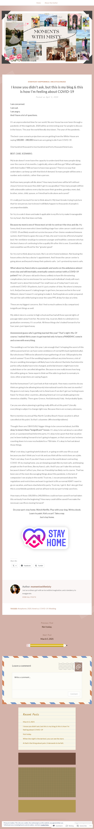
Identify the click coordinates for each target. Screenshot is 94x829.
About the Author (51, 3)
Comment (74, 694)
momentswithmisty (41, 586)
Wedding (52, 608)
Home (38, 3)
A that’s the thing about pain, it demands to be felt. (43, 743)
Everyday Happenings (39, 82)
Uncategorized (58, 82)
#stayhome (22, 608)
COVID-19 (43, 608)
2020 (29, 608)
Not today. (47, 624)
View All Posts (29, 597)
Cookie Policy (45, 825)
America (35, 608)
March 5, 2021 (47, 637)
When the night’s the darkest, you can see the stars (43, 738)
